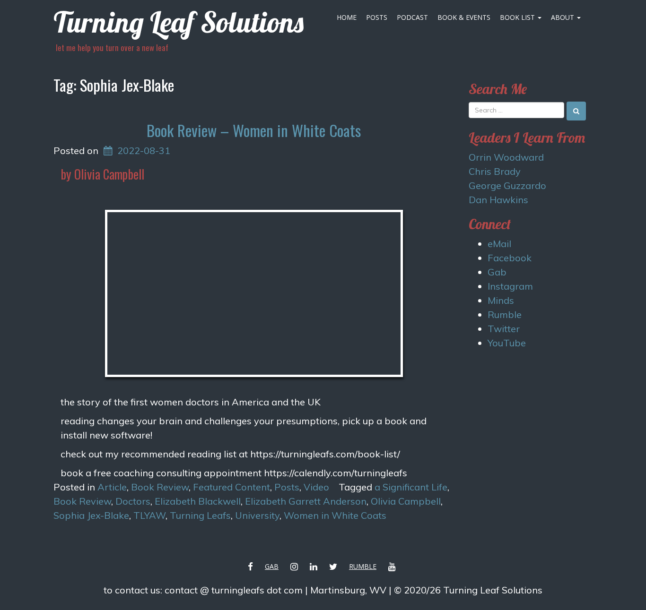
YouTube (507, 343)
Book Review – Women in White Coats (254, 130)
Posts (376, 17)
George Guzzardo (507, 185)
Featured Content (231, 487)
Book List (518, 17)
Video (316, 487)
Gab (497, 272)
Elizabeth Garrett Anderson (306, 501)
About (563, 17)
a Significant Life (411, 487)
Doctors (132, 501)
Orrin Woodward (506, 157)
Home (347, 17)
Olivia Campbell (406, 501)
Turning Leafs (200, 515)
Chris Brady (495, 171)
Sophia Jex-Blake (91, 515)
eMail (499, 243)
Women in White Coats (335, 515)
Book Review (160, 487)
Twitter (504, 329)
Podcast (412, 17)
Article (112, 487)
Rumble (505, 314)
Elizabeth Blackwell (198, 501)
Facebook (510, 258)
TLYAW (149, 515)
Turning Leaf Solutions (178, 22)
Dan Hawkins (498, 200)
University (257, 515)
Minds (501, 300)
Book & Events (463, 17)
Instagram (510, 286)
